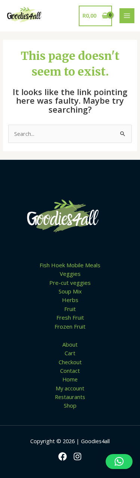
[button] (119, 461)
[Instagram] (77, 456)
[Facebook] (62, 456)
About (70, 344)
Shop (70, 405)
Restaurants (70, 397)
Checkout (70, 362)
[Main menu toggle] (126, 15)
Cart (70, 353)
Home (70, 379)
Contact (70, 370)
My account (70, 388)
